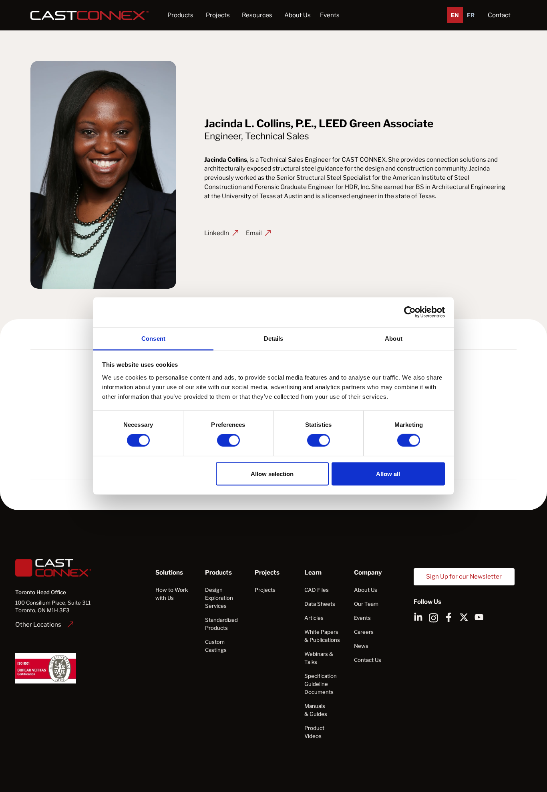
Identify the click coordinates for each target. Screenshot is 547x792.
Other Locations (38, 624)
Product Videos (314, 732)
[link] (44, 624)
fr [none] (471, 15)
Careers (364, 632)
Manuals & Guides (315, 710)
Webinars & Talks (318, 658)
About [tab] (393, 338)
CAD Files (316, 590)
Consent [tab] (153, 338)
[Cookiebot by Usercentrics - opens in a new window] (410, 312)
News (361, 646)
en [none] (455, 15)
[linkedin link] (418, 617)
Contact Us (367, 660)
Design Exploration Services (219, 598)
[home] (91, 15)
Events (330, 15)
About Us (365, 590)
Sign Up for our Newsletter (464, 576)
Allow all (388, 473)
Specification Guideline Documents (320, 684)
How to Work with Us (171, 594)
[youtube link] (479, 617)
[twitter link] (464, 617)
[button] (180, 15)
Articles (314, 618)
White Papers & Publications (322, 636)
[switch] (228, 440)
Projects (265, 590)
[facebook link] (448, 617)
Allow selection (272, 473)
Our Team (366, 604)
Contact (499, 15)
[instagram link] (433, 617)
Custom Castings (216, 646)
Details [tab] (274, 338)
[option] (471, 15)
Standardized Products (221, 624)
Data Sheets (319, 604)
